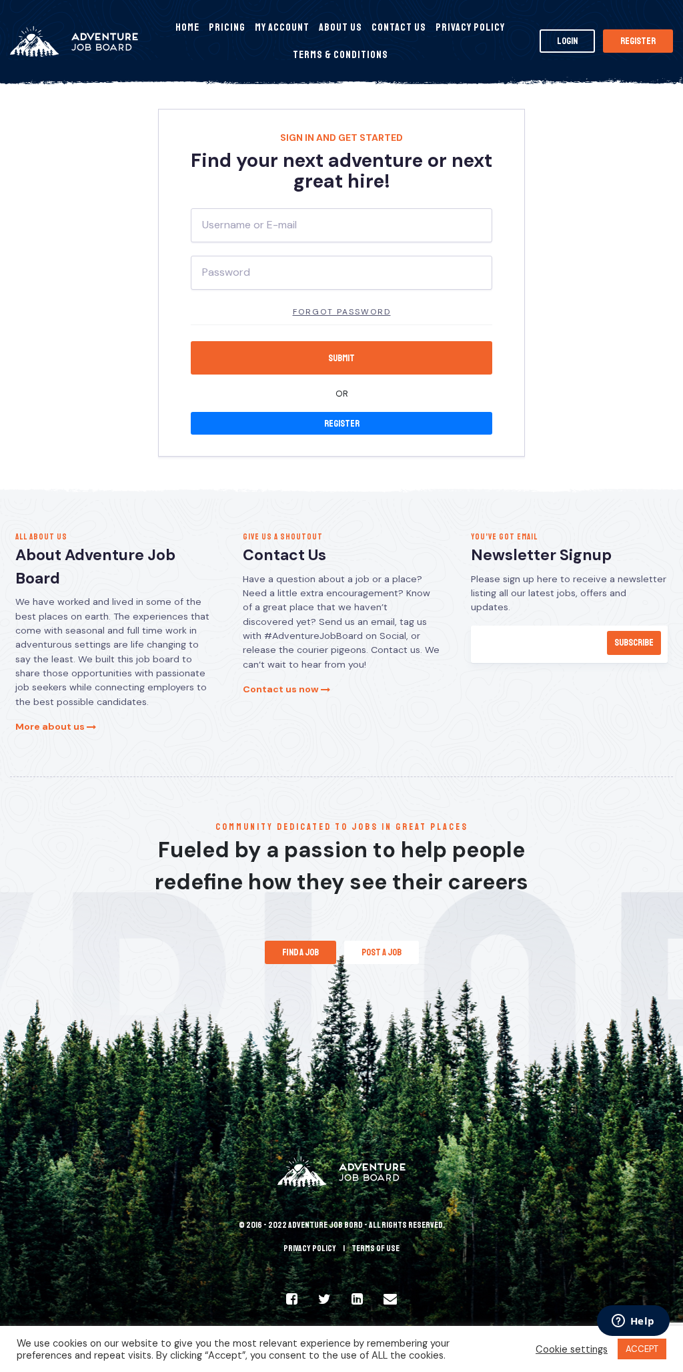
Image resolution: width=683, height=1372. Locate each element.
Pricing (227, 27)
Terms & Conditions (340, 54)
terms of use (376, 1248)
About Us (340, 27)
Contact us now (282, 689)
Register (638, 41)
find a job (300, 952)
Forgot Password (342, 311)
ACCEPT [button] (642, 1349)
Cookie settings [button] (572, 1349)
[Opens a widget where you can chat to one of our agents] (633, 1322)
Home (187, 27)
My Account (282, 27)
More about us (51, 726)
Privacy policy (309, 1248)
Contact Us (399, 27)
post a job (382, 952)
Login (567, 41)
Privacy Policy (470, 27)
